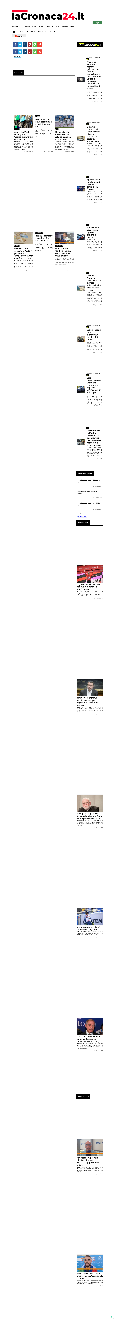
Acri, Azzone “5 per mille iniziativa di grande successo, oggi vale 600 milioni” (88, 1161)
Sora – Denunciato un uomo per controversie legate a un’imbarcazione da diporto (94, 385)
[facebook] (15, 44)
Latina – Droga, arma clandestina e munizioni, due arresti (94, 335)
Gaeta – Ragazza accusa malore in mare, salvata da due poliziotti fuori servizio (94, 282)
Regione (27, 27)
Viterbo (40, 27)
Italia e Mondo (17, 27)
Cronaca (39, 31)
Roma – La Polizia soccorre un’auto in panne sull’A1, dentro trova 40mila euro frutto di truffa (23, 253)
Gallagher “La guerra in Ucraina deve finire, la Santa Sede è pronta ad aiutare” (90, 816)
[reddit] (39, 44)
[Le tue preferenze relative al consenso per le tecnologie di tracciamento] (112, 1317)
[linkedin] (25, 44)
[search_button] (101, 31)
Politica (32, 31)
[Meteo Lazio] (81, 517)
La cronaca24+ (22, 31)
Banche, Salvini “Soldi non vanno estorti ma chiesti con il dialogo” (63, 252)
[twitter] (20, 44)
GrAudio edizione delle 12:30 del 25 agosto (89, 481)
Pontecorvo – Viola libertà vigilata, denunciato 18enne (93, 232)
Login (97, 23)
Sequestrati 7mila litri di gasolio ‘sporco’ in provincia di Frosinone (23, 136)
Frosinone (64, 27)
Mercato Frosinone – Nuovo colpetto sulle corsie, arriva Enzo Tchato (63, 136)
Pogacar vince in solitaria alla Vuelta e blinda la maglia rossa (88, 586)
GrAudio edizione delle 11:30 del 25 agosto (89, 504)
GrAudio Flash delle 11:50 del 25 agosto (87, 492)
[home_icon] (14, 31)
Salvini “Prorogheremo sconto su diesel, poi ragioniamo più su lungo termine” (88, 701)
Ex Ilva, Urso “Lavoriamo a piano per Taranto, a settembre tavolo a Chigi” (88, 1039)
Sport (47, 31)
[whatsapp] (35, 44)
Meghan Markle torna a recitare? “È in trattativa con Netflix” (43, 123)
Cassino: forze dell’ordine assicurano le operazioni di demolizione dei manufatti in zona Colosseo (94, 437)
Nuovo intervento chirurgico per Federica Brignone (89, 928)
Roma (34, 27)
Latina (72, 27)
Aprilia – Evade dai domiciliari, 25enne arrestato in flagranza (93, 184)
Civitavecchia (50, 27)
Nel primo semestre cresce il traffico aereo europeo (44, 238)
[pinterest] (30, 44)
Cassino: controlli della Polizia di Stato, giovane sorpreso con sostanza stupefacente (94, 134)
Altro (52, 31)
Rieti (57, 27)
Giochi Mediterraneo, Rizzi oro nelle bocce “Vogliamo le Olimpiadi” (90, 1276)
